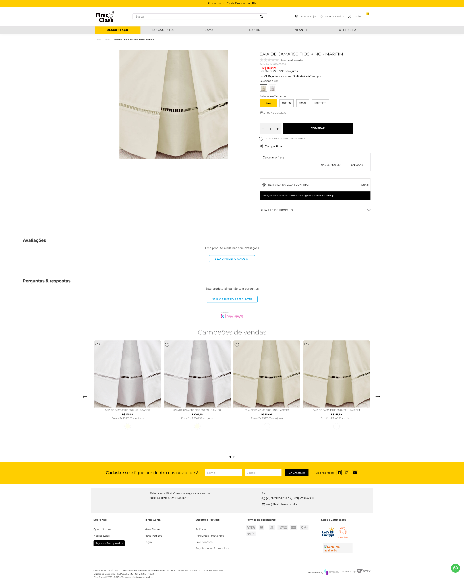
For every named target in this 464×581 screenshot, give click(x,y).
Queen (286, 103)
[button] (268, 103)
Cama (98, 39)
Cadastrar (297, 472)
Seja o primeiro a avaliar (232, 258)
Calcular (357, 165)
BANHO (254, 30)
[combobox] (199, 16)
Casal (303, 103)
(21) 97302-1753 (276, 498)
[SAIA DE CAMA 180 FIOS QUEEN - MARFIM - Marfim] (197, 426)
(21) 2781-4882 (304, 498)
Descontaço (117, 30)
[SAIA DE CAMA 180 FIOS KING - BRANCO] (272, 88)
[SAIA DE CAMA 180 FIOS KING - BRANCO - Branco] (267, 426)
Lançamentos (163, 30)
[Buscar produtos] (262, 17)
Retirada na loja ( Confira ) (288, 184)
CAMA (209, 30)
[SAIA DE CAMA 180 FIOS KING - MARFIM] (263, 88)
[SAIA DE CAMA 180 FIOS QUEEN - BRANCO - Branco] (336, 426)
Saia (107, 39)
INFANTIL (301, 30)
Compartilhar (274, 146)
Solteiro (320, 103)
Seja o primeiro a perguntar (232, 299)
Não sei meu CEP (331, 165)
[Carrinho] (365, 16)
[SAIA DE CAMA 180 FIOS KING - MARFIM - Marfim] (127, 426)
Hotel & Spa (346, 30)
